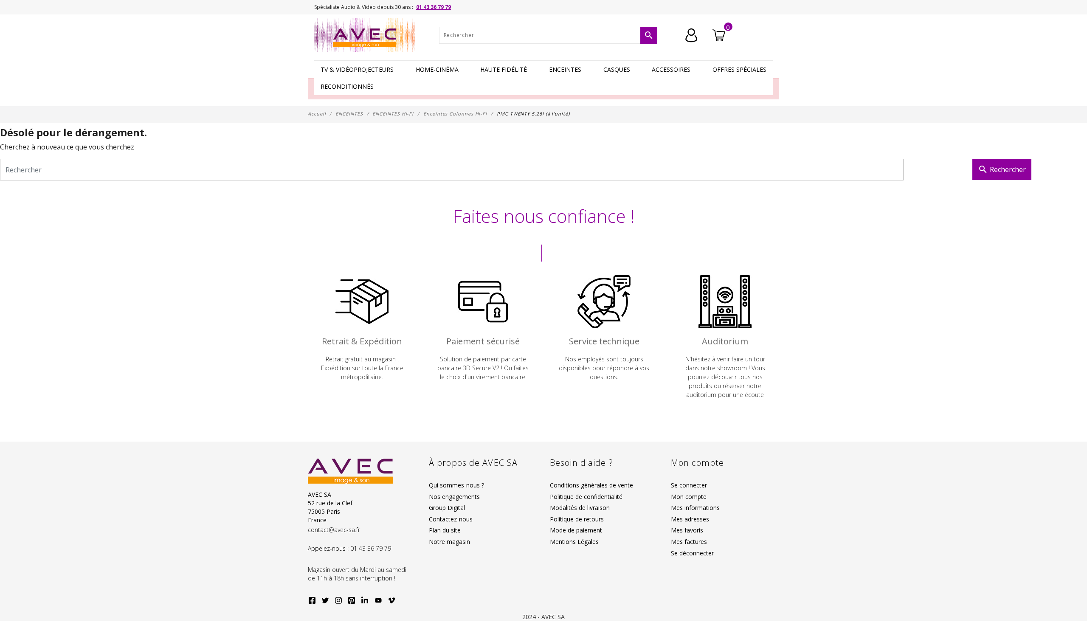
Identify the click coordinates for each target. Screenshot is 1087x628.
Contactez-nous (451, 519)
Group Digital (447, 508)
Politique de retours (577, 519)
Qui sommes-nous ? (456, 485)
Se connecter (689, 485)
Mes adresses (690, 519)
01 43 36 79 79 (433, 7)
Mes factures (689, 542)
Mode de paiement (576, 530)
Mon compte (689, 497)
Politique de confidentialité (586, 497)
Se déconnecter (692, 553)
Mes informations (695, 508)
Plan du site (445, 530)
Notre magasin (449, 542)
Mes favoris (687, 530)
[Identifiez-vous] (691, 34)
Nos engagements (454, 497)
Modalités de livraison (580, 508)
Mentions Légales (574, 542)
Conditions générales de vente (591, 485)
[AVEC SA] (367, 35)
